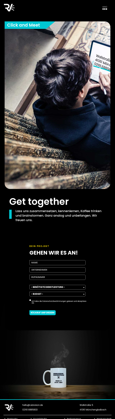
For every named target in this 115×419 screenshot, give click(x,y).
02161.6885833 (30, 409)
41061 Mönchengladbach (93, 409)
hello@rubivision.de (32, 405)
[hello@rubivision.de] (19, 404)
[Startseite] (9, 7)
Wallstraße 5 (86, 405)
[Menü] (105, 8)
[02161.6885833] (19, 409)
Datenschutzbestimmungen (54, 301)
